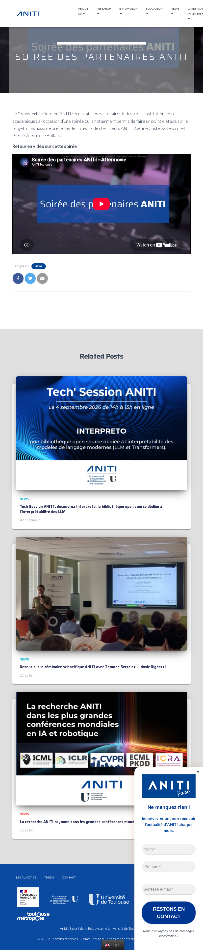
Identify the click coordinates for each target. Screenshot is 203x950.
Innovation (128, 8)
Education (154, 8)
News (175, 8)
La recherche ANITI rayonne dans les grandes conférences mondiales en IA (86, 822)
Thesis (49, 877)
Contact (69, 877)
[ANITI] (28, 13)
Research (104, 8)
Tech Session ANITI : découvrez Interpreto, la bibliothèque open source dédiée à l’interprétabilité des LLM (91, 509)
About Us (83, 11)
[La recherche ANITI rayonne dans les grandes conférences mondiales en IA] (101, 748)
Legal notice (26, 877)
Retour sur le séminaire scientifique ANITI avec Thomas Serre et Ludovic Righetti (93, 667)
